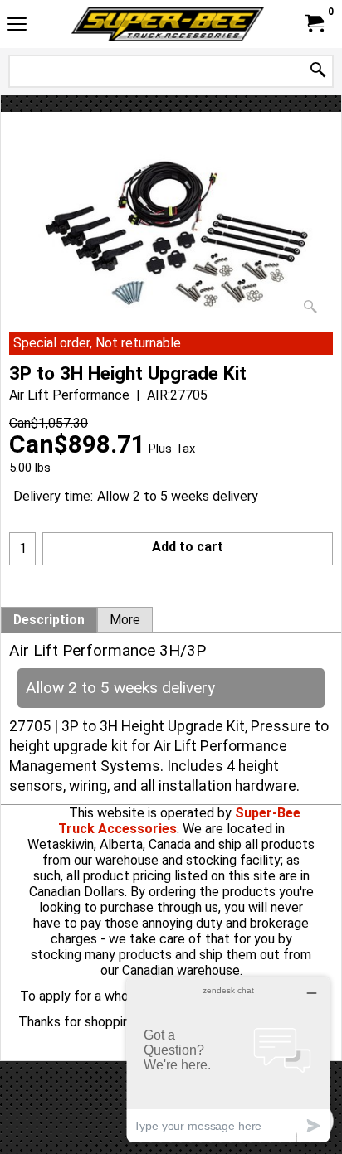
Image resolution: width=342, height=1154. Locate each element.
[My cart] (313, 23)
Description (49, 620)
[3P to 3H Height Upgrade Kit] (171, 234)
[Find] (317, 70)
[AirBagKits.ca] (167, 24)
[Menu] (17, 26)
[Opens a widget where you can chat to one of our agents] (228, 1059)
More (125, 620)
